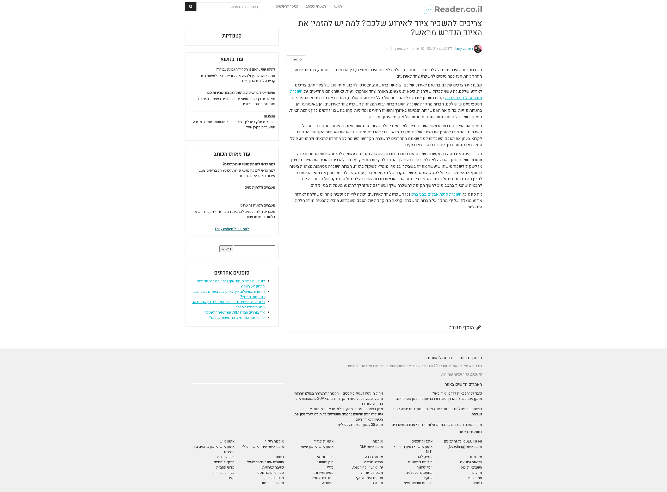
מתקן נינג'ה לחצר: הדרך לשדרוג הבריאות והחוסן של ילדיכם (439, 398)
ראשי (338, 6)
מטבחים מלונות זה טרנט (257, 205)
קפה (231, 478)
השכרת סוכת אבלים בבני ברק (436, 194)
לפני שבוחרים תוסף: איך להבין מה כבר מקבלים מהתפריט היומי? (231, 283)
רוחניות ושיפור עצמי (418, 483)
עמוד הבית (474, 478)
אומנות (378, 441)
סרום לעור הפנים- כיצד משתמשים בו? (237, 317)
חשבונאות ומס (471, 467)
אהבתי (294, 59)
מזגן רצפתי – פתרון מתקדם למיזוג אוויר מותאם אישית (342, 409)
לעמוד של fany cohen (232, 229)
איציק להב (425, 457)
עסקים (428, 478)
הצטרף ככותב (316, 6)
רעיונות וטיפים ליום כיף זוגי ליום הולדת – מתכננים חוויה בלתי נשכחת (437, 411)
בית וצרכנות (225, 457)
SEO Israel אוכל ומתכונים (463, 441)
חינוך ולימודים (224, 462)
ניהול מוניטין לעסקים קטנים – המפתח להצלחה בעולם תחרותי (338, 393)
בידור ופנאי (325, 457)
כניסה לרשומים (287, 6)
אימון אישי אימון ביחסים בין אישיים (214, 449)
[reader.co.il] (452, 6)
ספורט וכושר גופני (270, 472)
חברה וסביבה (373, 462)
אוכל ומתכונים (422, 441)
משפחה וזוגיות (372, 472)
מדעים (477, 472)
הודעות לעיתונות (420, 462)
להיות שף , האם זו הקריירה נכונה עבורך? (245, 69)
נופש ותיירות (324, 472)
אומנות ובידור (323, 441)
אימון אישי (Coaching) (465, 446)
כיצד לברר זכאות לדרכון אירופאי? (457, 393)
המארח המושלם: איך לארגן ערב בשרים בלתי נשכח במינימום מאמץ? (228, 294)
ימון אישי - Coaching (367, 467)
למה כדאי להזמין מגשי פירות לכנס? (249, 164)
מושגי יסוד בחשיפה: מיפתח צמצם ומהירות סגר (240, 92)
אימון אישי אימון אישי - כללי (263, 446)
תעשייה (328, 483)
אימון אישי (226, 441)
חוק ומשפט (325, 462)
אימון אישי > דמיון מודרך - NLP (413, 449)
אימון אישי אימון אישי (317, 446)
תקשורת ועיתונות (271, 483)
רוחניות (476, 483)
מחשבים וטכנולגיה (419, 472)
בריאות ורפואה (471, 462)
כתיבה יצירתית (273, 467)
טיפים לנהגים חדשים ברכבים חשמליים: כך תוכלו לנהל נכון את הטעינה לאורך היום (338, 417)
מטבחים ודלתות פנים (260, 187)
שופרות (269, 116)
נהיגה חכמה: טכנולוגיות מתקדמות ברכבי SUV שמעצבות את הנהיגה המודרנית (339, 401)
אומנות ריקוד (274, 441)
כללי (330, 467)
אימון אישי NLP (371, 446)
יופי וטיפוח (425, 467)
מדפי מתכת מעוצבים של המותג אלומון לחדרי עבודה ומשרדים (437, 424)
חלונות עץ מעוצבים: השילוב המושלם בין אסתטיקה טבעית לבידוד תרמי (228, 304)
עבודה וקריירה (223, 472)
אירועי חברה (374, 457)
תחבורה (377, 483)
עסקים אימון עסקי (369, 478)
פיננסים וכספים (322, 478)
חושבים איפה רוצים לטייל (265, 462)
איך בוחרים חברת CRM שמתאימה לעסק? (234, 312)
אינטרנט (476, 457)
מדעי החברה (225, 467)
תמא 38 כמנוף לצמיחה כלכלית (360, 424)
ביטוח (280, 457)
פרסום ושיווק (274, 478)
